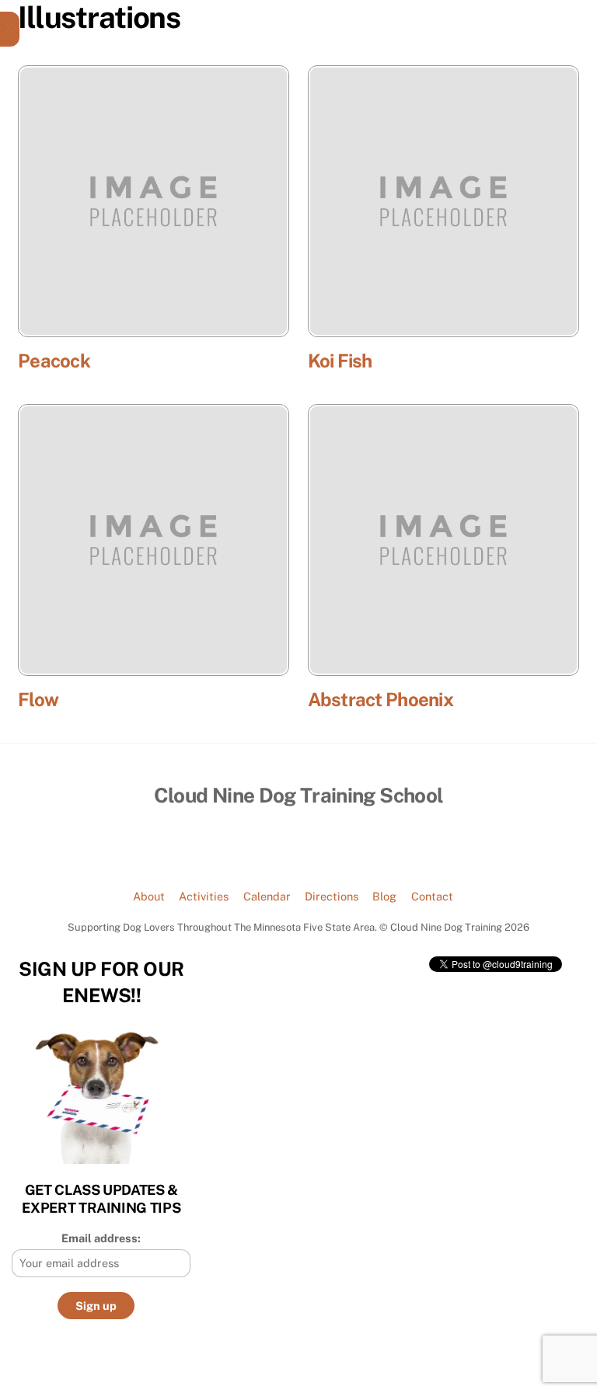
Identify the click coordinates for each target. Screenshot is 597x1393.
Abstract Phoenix (380, 699)
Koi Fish (340, 360)
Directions (331, 896)
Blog (384, 896)
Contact (432, 896)
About (149, 896)
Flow (38, 699)
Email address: (101, 1238)
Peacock (54, 360)
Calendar (267, 896)
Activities (204, 896)
